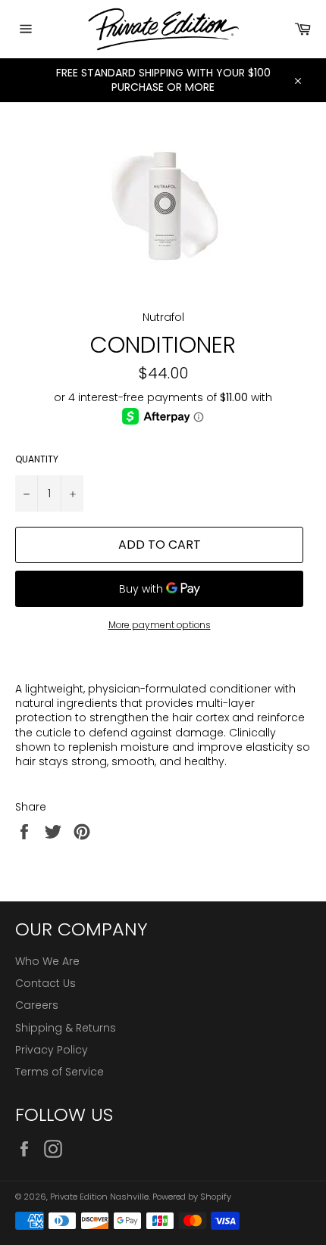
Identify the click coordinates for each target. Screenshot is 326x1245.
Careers (36, 1005)
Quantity (36, 459)
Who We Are (47, 961)
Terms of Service (59, 1071)
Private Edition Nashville (99, 1197)
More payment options (159, 625)
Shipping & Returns (65, 1027)
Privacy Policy (51, 1049)
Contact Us (45, 983)
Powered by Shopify (191, 1197)
